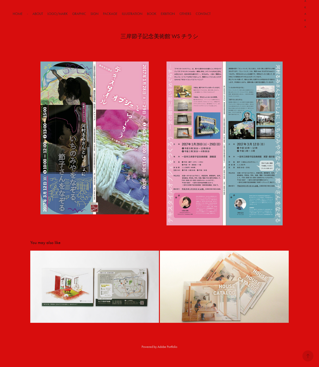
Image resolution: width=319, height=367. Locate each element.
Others (185, 14)
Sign (94, 14)
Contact (203, 14)
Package (110, 14)
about (37, 14)
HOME (18, 14)
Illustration (132, 14)
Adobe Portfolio (167, 347)
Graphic (79, 14)
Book (151, 14)
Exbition (168, 14)
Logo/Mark (57, 14)
